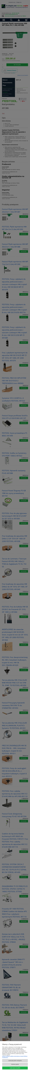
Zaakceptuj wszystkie (15, 1068)
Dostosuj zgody (15, 1064)
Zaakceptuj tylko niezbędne (15, 1060)
